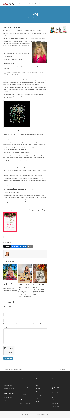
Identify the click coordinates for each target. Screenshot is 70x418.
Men (37, 398)
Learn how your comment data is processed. (32, 361)
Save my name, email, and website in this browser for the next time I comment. (23, 323)
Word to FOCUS (61, 369)
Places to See (23, 391)
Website (5, 317)
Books (37, 382)
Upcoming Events (56, 392)
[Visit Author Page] (7, 254)
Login (53, 378)
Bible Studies (39, 388)
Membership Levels (57, 382)
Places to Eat (23, 394)
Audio (37, 391)
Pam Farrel (19, 30)
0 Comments (38, 30)
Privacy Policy (55, 403)
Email (27, 312)
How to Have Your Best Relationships (12, 369)
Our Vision (5, 382)
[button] (64, 3)
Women (38, 401)
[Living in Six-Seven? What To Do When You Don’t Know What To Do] (25, 273)
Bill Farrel (5, 400)
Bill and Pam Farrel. (31, 414)
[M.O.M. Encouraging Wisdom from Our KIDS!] (40, 273)
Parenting (38, 395)
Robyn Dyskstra (17, 237)
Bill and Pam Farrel (7, 385)
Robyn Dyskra (6, 209)
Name (5, 312)
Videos (37, 385)
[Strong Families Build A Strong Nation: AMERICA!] (10, 272)
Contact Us (6, 378)
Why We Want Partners (8, 388)
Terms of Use (55, 406)
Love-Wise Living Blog (25, 403)
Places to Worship (24, 387)
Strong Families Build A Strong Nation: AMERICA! (10, 283)
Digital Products (40, 378)
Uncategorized (28, 30)
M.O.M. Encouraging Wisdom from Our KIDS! (39, 286)
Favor (5, 237)
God (10, 237)
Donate (21, 378)
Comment (6, 327)
